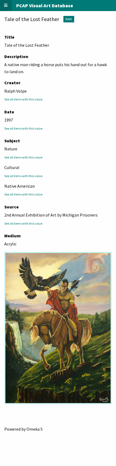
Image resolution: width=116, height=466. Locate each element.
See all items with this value (23, 99)
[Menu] (6, 5)
